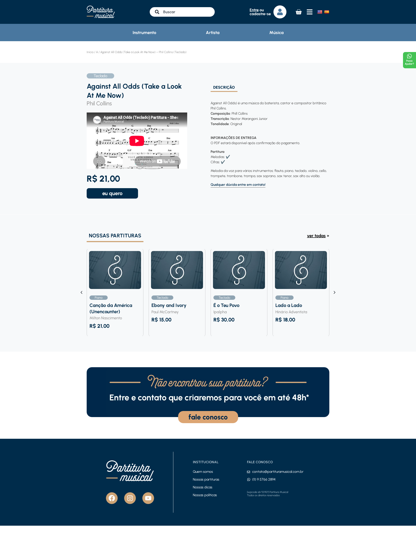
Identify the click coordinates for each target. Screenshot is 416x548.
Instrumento (144, 32)
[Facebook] (112, 498)
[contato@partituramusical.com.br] (248, 471)
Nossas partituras (206, 479)
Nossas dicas (202, 487)
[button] (334, 292)
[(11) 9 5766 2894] (248, 479)
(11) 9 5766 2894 (264, 479)
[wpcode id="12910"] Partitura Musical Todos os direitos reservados (267, 494)
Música (276, 32)
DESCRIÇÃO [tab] (224, 87)
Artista (212, 32)
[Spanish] (326, 12)
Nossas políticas (205, 495)
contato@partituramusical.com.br (278, 472)
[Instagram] (130, 498)
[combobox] (182, 12)
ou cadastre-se (260, 12)
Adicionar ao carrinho (112, 193)
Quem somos (203, 472)
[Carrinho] (298, 11)
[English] (319, 12)
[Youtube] (148, 498)
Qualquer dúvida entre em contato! (238, 185)
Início (90, 52)
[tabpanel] (268, 140)
